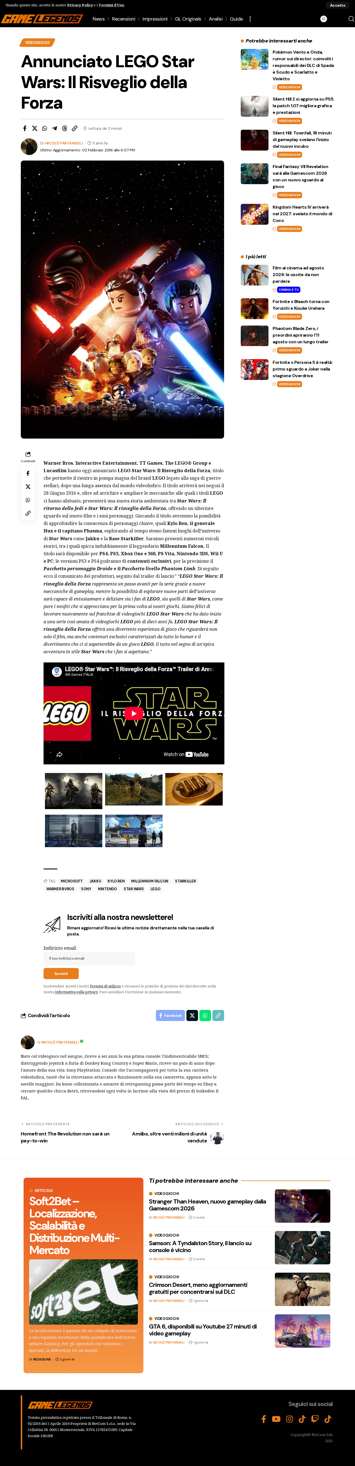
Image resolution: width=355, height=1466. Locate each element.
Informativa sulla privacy (76, 991)
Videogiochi (37, 42)
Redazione (42, 1359)
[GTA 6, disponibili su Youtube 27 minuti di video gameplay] (302, 1331)
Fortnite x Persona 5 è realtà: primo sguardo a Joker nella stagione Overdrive (303, 369)
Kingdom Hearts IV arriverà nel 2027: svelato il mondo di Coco (302, 213)
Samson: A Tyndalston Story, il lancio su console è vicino (200, 1246)
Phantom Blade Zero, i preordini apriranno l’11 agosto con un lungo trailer (301, 335)
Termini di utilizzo (105, 986)
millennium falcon (149, 881)
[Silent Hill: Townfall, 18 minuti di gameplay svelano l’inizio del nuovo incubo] (254, 140)
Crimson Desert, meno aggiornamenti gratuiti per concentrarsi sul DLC (198, 1288)
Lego (156, 889)
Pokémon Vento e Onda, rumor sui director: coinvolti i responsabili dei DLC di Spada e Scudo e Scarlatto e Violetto (303, 65)
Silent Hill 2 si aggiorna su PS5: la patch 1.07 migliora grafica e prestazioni (303, 105)
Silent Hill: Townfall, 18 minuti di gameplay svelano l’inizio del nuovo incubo (302, 139)
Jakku (95, 881)
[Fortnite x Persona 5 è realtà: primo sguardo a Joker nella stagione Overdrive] (254, 369)
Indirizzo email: (60, 948)
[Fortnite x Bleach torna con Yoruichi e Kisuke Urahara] (254, 308)
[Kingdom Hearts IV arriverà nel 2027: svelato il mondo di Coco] (254, 214)
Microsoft (72, 881)
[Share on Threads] (65, 128)
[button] (337, 5)
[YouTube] (276, 1419)
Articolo (44, 1190)
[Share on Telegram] (55, 128)
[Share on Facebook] (25, 128)
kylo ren (116, 881)
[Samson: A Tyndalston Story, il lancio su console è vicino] (302, 1247)
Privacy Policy (80, 4)
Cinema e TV (288, 289)
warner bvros (60, 889)
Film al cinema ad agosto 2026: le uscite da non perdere (298, 274)
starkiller (185, 881)
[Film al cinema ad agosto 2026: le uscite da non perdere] (254, 275)
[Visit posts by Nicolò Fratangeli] (28, 1042)
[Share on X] (35, 128)
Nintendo (107, 889)
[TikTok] (302, 1419)
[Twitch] (315, 1419)
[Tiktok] (328, 1419)
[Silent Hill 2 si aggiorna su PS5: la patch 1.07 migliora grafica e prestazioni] (254, 106)
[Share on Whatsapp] (45, 128)
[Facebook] (264, 1419)
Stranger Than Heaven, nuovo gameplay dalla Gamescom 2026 (207, 1204)
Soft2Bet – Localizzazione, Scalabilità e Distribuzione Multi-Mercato (74, 1226)
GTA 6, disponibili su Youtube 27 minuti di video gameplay (203, 1329)
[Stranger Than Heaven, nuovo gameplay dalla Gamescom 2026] (302, 1206)
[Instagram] (290, 1419)
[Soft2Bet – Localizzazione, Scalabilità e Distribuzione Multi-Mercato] (83, 1292)
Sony (86, 889)
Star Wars (134, 889)
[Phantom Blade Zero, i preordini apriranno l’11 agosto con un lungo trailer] (254, 336)
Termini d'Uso (111, 4)
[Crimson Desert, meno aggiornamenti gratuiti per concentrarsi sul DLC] (302, 1289)
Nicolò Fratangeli (64, 143)
